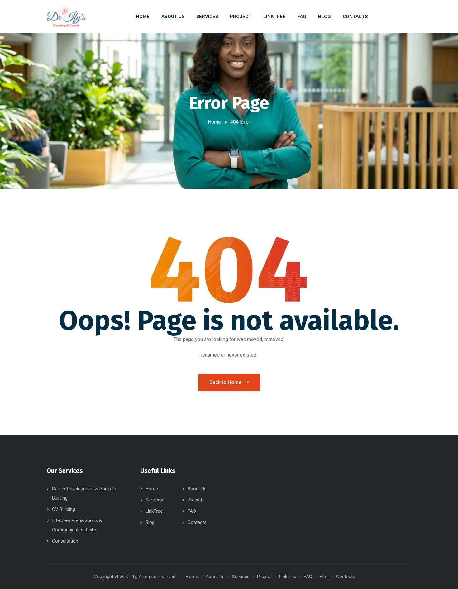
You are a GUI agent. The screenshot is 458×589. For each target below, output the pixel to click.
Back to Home (225, 382)
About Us (197, 489)
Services (154, 500)
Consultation (65, 541)
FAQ (192, 511)
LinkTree (154, 511)
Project (195, 500)
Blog (150, 522)
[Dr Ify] (66, 16)
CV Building (63, 509)
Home (214, 122)
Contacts (197, 522)
